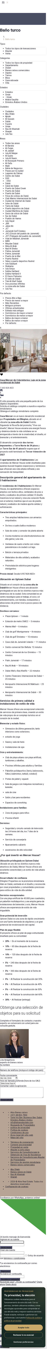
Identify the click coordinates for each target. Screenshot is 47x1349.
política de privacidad (20, 1127)
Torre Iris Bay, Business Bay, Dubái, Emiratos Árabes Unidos (26, 1118)
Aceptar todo (23, 1328)
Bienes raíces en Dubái (20, 1172)
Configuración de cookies (16, 1186)
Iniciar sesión (6, 1247)
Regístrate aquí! (7, 1282)
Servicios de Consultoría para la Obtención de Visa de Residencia (25, 1153)
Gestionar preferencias (23, 1342)
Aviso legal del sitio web (21, 1135)
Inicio (7, 37)
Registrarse (5, 1271)
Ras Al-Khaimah (17, 1174)
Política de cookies (19, 1130)
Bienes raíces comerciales (22, 1165)
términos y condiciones (14, 1258)
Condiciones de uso (19, 1132)
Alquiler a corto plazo (20, 1149)
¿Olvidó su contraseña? (25, 1282)
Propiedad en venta (19, 1147)
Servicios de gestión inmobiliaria (25, 1162)
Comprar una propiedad (21, 1144)
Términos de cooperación (22, 1142)
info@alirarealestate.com (21, 1122)
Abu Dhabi (15, 1169)
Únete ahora (10, 1284)
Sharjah (13, 1177)
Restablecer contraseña (10, 1279)
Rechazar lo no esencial (23, 1335)
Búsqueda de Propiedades (22, 1125)
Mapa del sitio (17, 1137)
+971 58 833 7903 (18, 1115)
